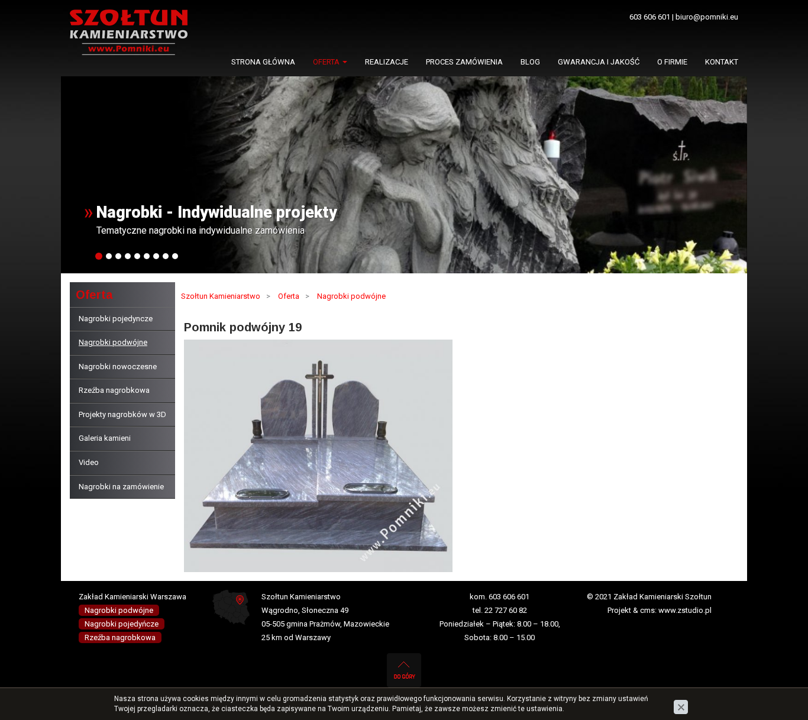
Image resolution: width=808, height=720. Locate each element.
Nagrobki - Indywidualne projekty (216, 212)
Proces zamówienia (464, 61)
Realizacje (386, 61)
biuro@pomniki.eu (707, 16)
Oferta (327, 61)
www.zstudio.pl (685, 610)
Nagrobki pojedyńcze (122, 623)
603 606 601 (649, 16)
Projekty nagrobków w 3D (122, 414)
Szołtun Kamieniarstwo (220, 296)
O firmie (672, 61)
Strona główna (263, 61)
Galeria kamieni (105, 438)
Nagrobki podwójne (113, 342)
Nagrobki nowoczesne (118, 366)
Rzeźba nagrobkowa (114, 390)
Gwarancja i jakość (598, 61)
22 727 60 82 (505, 610)
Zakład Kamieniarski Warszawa (132, 596)
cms (647, 610)
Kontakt (721, 61)
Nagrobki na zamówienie (121, 486)
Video (89, 462)
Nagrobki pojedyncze (116, 318)
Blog (530, 61)
